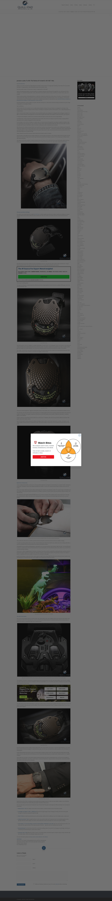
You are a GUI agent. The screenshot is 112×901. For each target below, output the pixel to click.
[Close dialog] (79, 435)
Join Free (43, 457)
